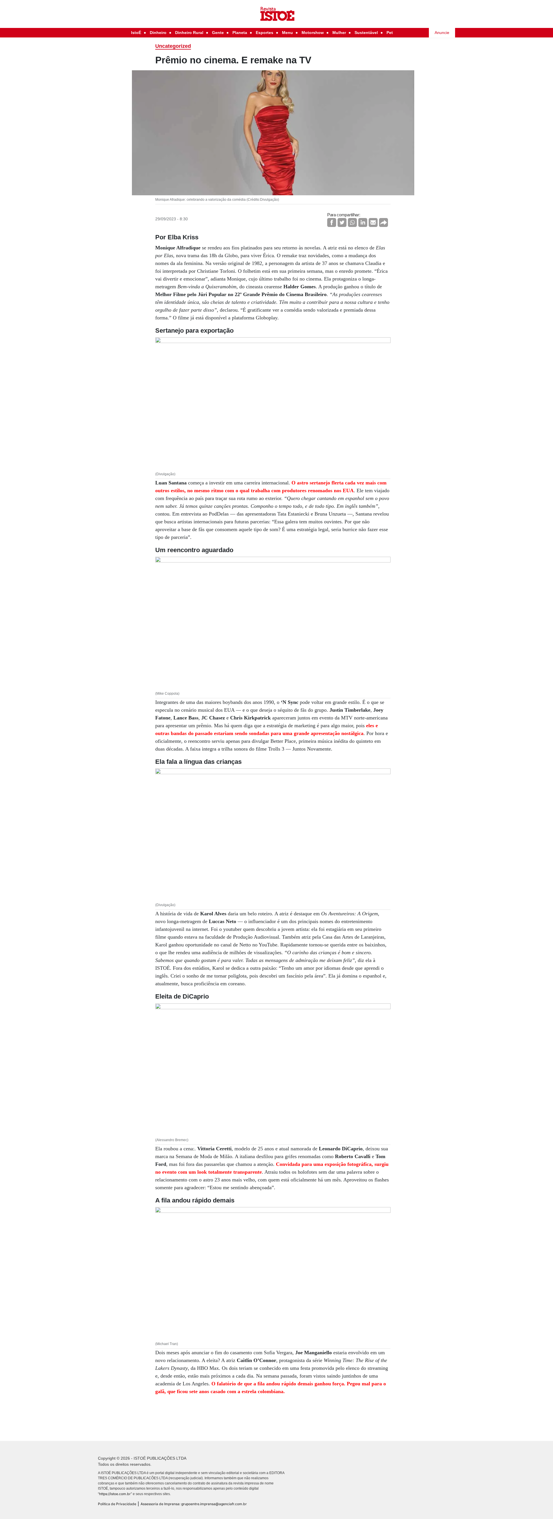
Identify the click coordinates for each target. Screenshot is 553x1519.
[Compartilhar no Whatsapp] (352, 222)
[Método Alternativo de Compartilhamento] (383, 222)
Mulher (339, 32)
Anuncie (442, 32)
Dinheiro (158, 32)
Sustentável (366, 32)
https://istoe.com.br (115, 1494)
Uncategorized (173, 46)
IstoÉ (136, 32)
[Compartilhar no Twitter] (342, 222)
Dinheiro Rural (189, 32)
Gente (218, 32)
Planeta (239, 32)
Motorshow (313, 32)
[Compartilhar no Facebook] (331, 222)
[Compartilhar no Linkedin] (362, 222)
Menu (287, 32)
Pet (390, 32)
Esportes (264, 32)
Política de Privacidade (117, 1504)
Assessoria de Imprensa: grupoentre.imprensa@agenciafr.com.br (194, 1504)
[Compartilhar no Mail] (373, 222)
